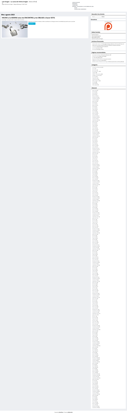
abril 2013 (94, 288)
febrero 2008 (94, 371)
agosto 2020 (94, 169)
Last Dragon (4, 19)
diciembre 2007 (95, 373)
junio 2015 (94, 253)
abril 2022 (94, 142)
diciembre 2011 (95, 309)
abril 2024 (94, 110)
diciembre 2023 (95, 116)
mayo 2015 (94, 254)
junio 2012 (94, 301)
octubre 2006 (94, 392)
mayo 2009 (94, 351)
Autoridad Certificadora (96, 55)
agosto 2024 (94, 105)
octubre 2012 (94, 296)
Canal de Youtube (95, 56)
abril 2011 (94, 320)
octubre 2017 (94, 215)
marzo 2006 (94, 402)
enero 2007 (94, 388)
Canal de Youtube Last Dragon (97, 38)
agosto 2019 (94, 185)
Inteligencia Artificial (96, 75)
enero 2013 (94, 292)
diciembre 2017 (95, 212)
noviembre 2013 (95, 278)
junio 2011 (94, 317)
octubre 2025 (94, 99)
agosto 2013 (94, 282)
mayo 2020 (94, 173)
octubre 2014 (94, 263)
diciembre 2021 (95, 148)
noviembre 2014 (95, 262)
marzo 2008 (94, 369)
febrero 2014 (94, 274)
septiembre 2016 (95, 232)
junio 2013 (94, 285)
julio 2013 (94, 283)
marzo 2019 (94, 192)
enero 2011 (94, 324)
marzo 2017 (94, 224)
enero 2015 (94, 259)
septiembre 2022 (95, 136)
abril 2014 (94, 271)
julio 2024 (94, 106)
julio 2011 (94, 316)
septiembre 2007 (95, 378)
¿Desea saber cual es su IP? (97, 43)
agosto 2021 (94, 153)
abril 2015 (94, 255)
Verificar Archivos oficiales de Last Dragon (100, 61)
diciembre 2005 (95, 406)
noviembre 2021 (95, 149)
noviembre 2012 (95, 294)
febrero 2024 (94, 113)
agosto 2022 (94, 137)
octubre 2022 (94, 134)
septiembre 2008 (95, 361)
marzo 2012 (94, 305)
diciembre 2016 (95, 228)
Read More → (31, 23)
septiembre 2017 (95, 216)
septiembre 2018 (95, 200)
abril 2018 (94, 207)
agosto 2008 (94, 363)
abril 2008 (94, 368)
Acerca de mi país (76, 2)
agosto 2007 (94, 379)
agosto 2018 (94, 202)
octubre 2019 (94, 183)
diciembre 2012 (95, 293)
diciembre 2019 (95, 180)
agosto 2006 (94, 395)
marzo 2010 (94, 337)
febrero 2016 (94, 242)
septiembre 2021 (95, 152)
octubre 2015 (94, 247)
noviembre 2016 (95, 230)
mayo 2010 (94, 335)
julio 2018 (94, 203)
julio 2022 (94, 138)
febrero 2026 (94, 95)
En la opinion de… (95, 71)
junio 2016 (94, 236)
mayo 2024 (94, 109)
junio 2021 (94, 156)
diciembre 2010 (95, 325)
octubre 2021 (94, 150)
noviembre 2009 (95, 343)
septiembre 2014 (95, 265)
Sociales (93, 82)
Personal (94, 76)
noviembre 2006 (95, 391)
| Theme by (68, 412)
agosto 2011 (94, 314)
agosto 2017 (94, 218)
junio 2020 (94, 172)
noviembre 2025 (95, 98)
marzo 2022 (94, 144)
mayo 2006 (94, 399)
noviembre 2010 (95, 326)
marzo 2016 (94, 241)
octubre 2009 (94, 344)
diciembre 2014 (95, 261)
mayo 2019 (94, 189)
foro (93, 57)
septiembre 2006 (95, 394)
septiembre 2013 (95, 281)
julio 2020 (94, 171)
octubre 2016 (94, 231)
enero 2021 (94, 163)
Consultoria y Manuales (96, 67)
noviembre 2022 (95, 133)
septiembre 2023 (95, 120)
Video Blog (94, 83)
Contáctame (75, 5)
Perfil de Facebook (95, 34)
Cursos (93, 68)
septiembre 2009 (95, 345)
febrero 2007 (94, 387)
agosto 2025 (94, 101)
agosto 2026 (94, 90)
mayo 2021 (94, 157)
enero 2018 (94, 211)
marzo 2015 (94, 257)
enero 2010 (94, 340)
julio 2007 (94, 380)
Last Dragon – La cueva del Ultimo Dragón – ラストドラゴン (19, 2)
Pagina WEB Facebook (96, 37)
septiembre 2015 (95, 249)
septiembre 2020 (95, 168)
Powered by (58, 412)
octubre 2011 (94, 312)
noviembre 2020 (95, 165)
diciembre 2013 (95, 277)
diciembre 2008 (95, 357)
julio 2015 (94, 251)
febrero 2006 (94, 403)
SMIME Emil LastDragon (96, 60)
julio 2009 (94, 348)
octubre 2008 (94, 360)
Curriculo (94, 48)
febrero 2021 (94, 161)
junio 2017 (94, 220)
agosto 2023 (94, 121)
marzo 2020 (94, 176)
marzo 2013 (94, 289)
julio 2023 (94, 122)
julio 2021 (94, 155)
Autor (75, 7)
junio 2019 (94, 188)
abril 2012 (94, 304)
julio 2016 (94, 235)
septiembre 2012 (95, 297)
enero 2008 (94, 372)
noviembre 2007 (95, 375)
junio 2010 (94, 333)
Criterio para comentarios (80, 9)
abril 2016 (94, 239)
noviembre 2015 (95, 246)
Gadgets (93, 72)
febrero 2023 (94, 129)
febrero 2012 (94, 306)
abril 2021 (94, 159)
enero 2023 (94, 130)
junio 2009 (94, 349)
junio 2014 (94, 269)
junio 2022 (94, 140)
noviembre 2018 (95, 198)
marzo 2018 (94, 208)
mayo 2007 (94, 383)
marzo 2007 (94, 386)
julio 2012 (94, 300)
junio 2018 (94, 204)
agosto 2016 (94, 234)
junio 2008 (94, 365)
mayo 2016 (94, 238)
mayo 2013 (94, 286)
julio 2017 (94, 219)
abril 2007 (94, 384)
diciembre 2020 (95, 164)
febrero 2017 (94, 226)
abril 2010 (94, 336)
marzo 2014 (94, 273)
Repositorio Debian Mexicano (97, 59)
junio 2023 (94, 124)
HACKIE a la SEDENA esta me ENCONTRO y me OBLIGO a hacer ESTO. (28, 18)
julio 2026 (94, 91)
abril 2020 (94, 175)
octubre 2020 (94, 167)
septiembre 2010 (95, 329)
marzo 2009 (94, 353)
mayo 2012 (94, 302)
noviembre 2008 (95, 359)
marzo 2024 (94, 112)
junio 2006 (94, 398)
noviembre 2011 (95, 310)
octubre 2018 (94, 199)
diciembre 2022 (95, 132)
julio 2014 (94, 267)
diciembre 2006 (95, 390)
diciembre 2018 (95, 196)
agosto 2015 (94, 250)
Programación (95, 79)
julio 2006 (94, 396)
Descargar (94, 49)
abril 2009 (94, 352)
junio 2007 (94, 382)
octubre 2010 (94, 328)
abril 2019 (94, 191)
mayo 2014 (94, 270)
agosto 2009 (94, 347)
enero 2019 (94, 195)
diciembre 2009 (95, 341)
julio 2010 (94, 332)
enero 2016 (94, 243)
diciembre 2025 (95, 97)
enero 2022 (94, 146)
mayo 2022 (94, 141)
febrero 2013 (94, 290)
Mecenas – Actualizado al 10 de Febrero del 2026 (82, 6)
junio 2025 (94, 103)
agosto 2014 (94, 266)
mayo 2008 (94, 367)
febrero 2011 (94, 322)
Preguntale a (94, 78)
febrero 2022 (94, 145)
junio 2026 (94, 93)
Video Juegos (94, 84)
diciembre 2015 (95, 245)
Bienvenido (74, 3)
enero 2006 (94, 404)
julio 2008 (94, 364)
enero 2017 (94, 227)
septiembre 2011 (95, 313)
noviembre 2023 (95, 117)
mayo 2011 (94, 318)
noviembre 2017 (95, 214)
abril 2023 (94, 126)
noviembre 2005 (95, 407)
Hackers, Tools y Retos (20, 19)
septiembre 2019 (95, 184)
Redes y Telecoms (95, 80)
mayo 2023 (94, 125)
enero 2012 (94, 308)
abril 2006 (94, 400)
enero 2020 (94, 179)
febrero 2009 (94, 355)
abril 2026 (94, 94)
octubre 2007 (94, 376)
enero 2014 (94, 275)
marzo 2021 (94, 160)
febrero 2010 (94, 339)
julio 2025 (94, 102)
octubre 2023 (94, 118)
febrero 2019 (94, 193)
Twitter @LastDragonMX (96, 36)
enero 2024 (94, 114)
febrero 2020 (94, 177)
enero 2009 (94, 356)
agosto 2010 (94, 331)
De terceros (94, 70)
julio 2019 (94, 187)
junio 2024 (94, 108)
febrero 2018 (94, 210)
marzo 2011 (94, 321)
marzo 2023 (94, 128)
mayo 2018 (94, 206)
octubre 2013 (94, 279)
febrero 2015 (94, 258)
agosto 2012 (94, 298)
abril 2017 (94, 223)
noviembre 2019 (95, 181)
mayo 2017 (94, 222)
